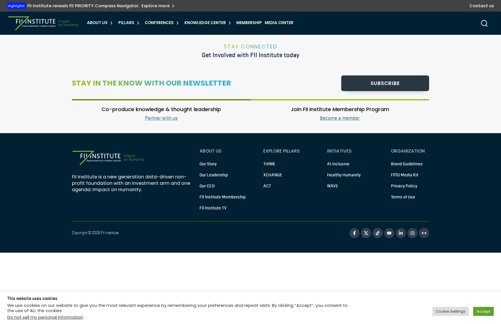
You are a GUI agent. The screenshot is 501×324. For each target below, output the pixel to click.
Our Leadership (213, 175)
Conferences (159, 23)
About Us (97, 23)
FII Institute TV (213, 208)
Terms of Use (403, 197)
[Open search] (484, 23)
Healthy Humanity (344, 175)
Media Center (279, 23)
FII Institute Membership (222, 197)
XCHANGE (272, 175)
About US (210, 151)
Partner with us (161, 118)
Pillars (126, 23)
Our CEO (207, 186)
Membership (249, 23)
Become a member (340, 118)
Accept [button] (483, 311)
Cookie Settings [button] (450, 311)
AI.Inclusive (338, 163)
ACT (267, 186)
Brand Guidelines (407, 163)
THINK (269, 163)
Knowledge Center (205, 23)
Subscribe (385, 83)
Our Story (208, 163)
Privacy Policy (404, 186)
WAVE (332, 186)
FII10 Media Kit (404, 175)
